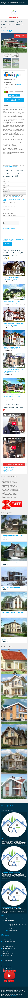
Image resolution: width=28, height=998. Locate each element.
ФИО (4, 179)
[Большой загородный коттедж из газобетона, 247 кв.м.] (14, 627)
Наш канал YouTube (7, 968)
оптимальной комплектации (10, 166)
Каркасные (5, 946)
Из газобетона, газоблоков (9, 941)
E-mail (4, 183)
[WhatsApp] (16, 75)
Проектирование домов (8, 953)
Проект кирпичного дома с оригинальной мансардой (12, 302)
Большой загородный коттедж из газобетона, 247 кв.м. (13, 638)
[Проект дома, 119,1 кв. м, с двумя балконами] (14, 736)
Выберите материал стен (9, 206)
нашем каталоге (15, 196)
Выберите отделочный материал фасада (12, 211)
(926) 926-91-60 (12, 928)
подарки (6, 471)
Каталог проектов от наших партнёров (14, 99)
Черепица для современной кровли (11, 907)
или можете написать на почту (10, 227)
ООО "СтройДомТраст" (18, 988)
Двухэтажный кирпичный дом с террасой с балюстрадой (13, 348)
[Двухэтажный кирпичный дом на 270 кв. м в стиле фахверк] (14, 268)
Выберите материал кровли (9, 215)
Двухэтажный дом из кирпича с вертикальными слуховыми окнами (13, 396)
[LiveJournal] (12, 75)
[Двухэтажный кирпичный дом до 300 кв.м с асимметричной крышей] (14, 360)
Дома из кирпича (7, 939)
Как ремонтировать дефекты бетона (11, 872)
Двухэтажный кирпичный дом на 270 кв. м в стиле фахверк (13, 278)
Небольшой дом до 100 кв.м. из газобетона (13, 612)
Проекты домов (6, 951)
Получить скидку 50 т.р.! (20, 36)
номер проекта (6, 191)
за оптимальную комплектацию (14, 464)
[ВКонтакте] (5, 75)
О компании (5, 958)
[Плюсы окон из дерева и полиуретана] (14, 824)
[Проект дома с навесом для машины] (14, 576)
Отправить (7, 244)
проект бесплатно (8, 470)
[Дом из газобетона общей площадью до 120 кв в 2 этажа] (14, 661)
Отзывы (4, 962)
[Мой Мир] (9, 75)
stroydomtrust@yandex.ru (9, 228)
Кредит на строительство (9, 948)
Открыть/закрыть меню (2, 8)
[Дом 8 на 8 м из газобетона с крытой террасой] (14, 761)
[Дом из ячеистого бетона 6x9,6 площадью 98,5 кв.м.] (14, 686)
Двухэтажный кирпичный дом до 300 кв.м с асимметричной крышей (13, 371)
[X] (10, 75)
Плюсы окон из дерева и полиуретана (11, 838)
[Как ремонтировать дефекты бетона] (14, 858)
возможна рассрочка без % (10, 467)
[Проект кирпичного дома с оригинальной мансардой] (14, 292)
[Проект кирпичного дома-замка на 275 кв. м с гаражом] (14, 314)
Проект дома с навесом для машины (11, 587)
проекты (11, 946)
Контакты (5, 915)
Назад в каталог (14, 95)
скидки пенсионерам (9, 469)
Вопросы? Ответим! (7, 960)
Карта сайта (14, 995)
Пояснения (5, 230)
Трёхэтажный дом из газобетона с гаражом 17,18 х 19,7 (13, 536)
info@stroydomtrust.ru (14, 930)
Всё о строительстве (9, 805)
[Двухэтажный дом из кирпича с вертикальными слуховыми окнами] (14, 385)
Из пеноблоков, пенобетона (9, 943)
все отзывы (22, 460)
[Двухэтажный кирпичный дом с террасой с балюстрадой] (14, 338)
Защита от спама (7, 220)
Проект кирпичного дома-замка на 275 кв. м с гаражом (13, 324)
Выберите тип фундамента (9, 202)
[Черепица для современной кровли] (14, 893)
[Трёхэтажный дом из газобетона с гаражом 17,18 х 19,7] (14, 524)
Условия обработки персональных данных (11, 993)
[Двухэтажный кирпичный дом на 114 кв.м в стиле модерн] (14, 786)
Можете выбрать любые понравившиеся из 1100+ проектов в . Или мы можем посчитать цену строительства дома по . (14, 198)
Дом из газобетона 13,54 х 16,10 (10, 562)
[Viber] (14, 75)
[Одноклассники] (7, 75)
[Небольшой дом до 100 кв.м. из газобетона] (14, 601)
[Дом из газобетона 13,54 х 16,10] (14, 551)
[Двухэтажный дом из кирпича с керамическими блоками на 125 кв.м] (14, 711)
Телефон (5, 187)
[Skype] (18, 75)
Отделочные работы (7, 955)
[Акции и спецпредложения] (11, 504)
